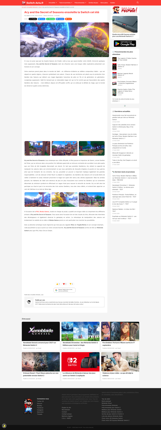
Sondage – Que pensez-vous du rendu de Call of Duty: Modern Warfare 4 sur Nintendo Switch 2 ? (124, 136)
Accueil (24, 7)
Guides (112, 3)
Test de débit (106, 399)
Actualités (52, 3)
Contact (64, 412)
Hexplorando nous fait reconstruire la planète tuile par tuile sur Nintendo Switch (124, 117)
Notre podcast (106, 401)
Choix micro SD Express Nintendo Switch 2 (115, 420)
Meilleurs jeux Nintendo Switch (111, 409)
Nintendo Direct (107, 403)
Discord (39, 403)
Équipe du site (66, 407)
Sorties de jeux (93, 3)
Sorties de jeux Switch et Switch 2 (113, 414)
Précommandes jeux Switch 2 (111, 407)
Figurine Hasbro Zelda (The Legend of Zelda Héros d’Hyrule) (126, 91)
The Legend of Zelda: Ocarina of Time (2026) (127, 59)
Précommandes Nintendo (110, 405)
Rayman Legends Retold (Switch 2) (125, 74)
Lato (27, 15)
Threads (39, 414)
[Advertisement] (64, 114)
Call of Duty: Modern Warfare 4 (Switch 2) (128, 65)
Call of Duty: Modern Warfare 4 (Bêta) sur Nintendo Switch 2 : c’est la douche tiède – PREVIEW (124, 178)
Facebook (40, 408)
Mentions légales (67, 416)
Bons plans (104, 3)
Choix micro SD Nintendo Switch (112, 418)
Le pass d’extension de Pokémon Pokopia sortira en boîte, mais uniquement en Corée (122, 146)
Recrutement (66, 409)
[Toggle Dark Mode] (4, 426)
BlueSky (39, 405)
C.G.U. (64, 418)
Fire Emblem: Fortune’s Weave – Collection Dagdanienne (127, 82)
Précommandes (80, 3)
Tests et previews (65, 3)
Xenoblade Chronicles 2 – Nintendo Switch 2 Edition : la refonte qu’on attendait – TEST (123, 187)
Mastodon (40, 412)
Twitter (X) (40, 401)
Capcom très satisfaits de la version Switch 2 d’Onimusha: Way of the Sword (123, 127)
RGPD (69, 418)
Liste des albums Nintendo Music (112, 416)
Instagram (40, 410)
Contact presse (67, 414)
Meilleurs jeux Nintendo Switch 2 (112, 412)
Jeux (40, 7)
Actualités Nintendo (32, 7)
